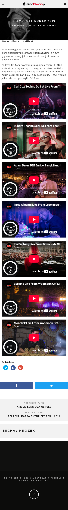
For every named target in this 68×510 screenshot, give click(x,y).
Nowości (53, 25)
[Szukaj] (65, 4)
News (42, 25)
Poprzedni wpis (34, 403)
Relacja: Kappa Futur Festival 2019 (34, 416)
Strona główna (10, 41)
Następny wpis (34, 412)
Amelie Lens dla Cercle (34, 406)
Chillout (32, 25)
